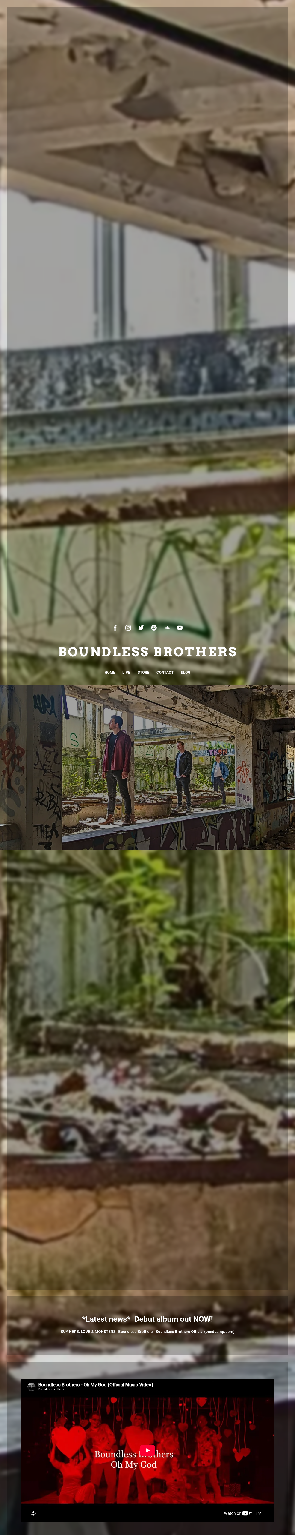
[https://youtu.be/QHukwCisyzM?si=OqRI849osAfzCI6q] (180, 628)
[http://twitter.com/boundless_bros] (141, 628)
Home (110, 672)
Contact (165, 672)
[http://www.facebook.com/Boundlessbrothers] (115, 628)
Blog (185, 672)
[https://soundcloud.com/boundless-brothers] (167, 628)
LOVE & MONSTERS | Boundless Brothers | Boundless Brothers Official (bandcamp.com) (158, 1331)
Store (143, 672)
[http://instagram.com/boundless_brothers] (128, 628)
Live (126, 672)
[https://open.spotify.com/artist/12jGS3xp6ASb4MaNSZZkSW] (154, 628)
